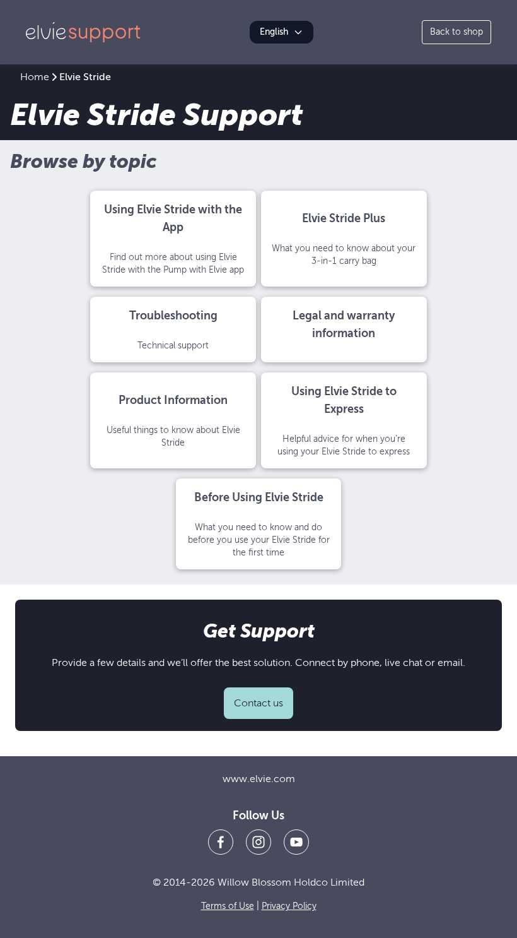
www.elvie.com (259, 779)
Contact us (258, 703)
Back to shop (456, 32)
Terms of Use (227, 906)
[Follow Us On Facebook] (221, 842)
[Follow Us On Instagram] (258, 842)
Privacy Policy (289, 906)
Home (34, 77)
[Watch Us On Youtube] (296, 842)
